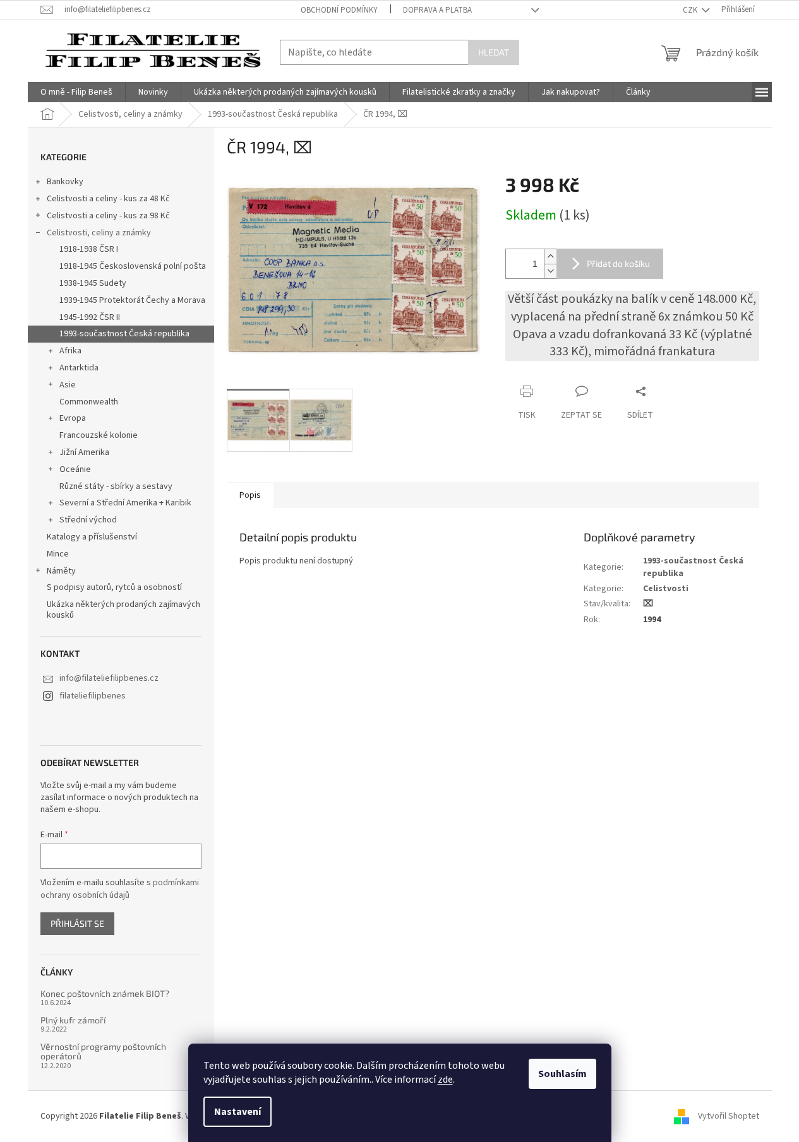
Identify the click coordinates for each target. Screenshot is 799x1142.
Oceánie (75, 469)
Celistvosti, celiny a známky (99, 233)
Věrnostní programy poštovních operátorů (103, 1051)
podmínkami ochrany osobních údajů (119, 889)
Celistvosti (665, 588)
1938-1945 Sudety (92, 283)
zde (445, 1079)
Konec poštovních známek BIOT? (104, 993)
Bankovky (65, 181)
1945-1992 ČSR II (89, 317)
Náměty (61, 571)
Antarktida (79, 368)
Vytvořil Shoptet (728, 1116)
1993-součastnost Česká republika (124, 333)
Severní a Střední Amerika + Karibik (125, 503)
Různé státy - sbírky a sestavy (115, 486)
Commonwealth (88, 402)
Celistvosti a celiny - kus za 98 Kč (108, 215)
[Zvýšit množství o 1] (550, 256)
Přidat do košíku (618, 263)
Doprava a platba (437, 10)
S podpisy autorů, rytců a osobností (114, 587)
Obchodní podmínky (339, 10)
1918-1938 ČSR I (88, 249)
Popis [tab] (250, 495)
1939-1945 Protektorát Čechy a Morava (132, 300)
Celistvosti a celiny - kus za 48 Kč (108, 198)
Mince (58, 554)
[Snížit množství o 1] (550, 271)
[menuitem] (76, 92)
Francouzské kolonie (98, 435)
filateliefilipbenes (92, 696)
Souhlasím (562, 1074)
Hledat (493, 52)
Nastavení (237, 1112)
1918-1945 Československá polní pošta (132, 266)
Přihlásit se (77, 923)
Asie (67, 385)
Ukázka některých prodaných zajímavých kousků (123, 609)
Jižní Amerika (84, 452)
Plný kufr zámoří (72, 1020)
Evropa (72, 418)
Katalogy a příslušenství (92, 537)
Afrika (70, 350)
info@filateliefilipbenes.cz (109, 678)
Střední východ (88, 520)
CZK (691, 10)
